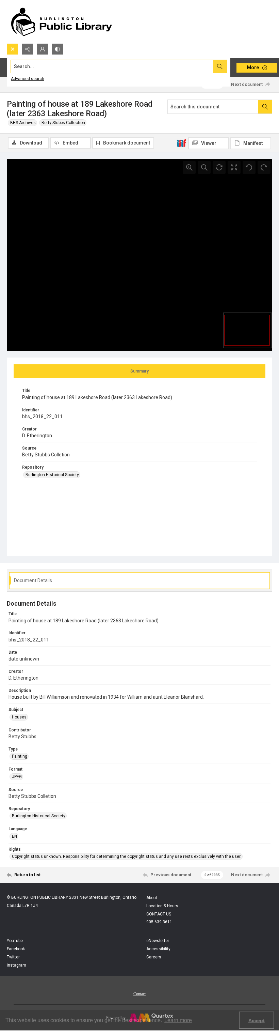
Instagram (16, 965)
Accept (256, 1020)
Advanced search (27, 78)
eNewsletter (157, 940)
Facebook (16, 948)
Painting (19, 756)
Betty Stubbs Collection (63, 122)
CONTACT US (158, 914)
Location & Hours (162, 906)
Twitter (13, 957)
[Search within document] (265, 106)
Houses (19, 717)
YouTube (15, 940)
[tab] (139, 371)
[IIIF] (181, 143)
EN (14, 836)
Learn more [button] (178, 1020)
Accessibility (158, 948)
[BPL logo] (61, 21)
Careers (153, 957)
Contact (139, 993)
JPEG (17, 776)
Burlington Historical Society (52, 474)
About (151, 897)
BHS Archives (23, 122)
